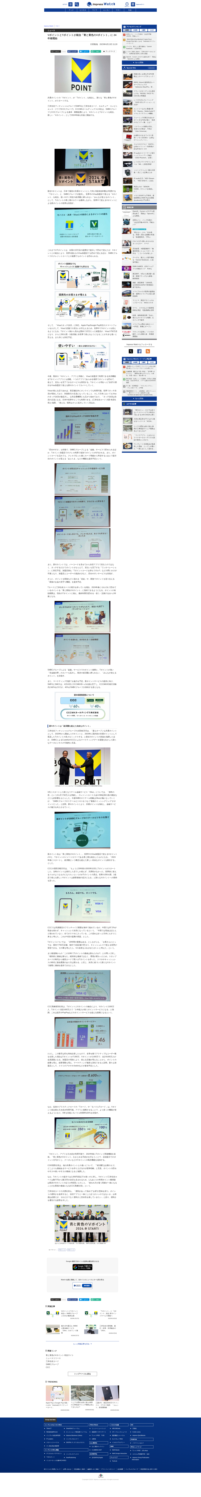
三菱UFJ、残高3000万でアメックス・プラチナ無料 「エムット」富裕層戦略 (107, 1405)
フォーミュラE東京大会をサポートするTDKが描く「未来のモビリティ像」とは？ (144, 120)
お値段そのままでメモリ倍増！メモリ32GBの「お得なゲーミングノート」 (144, 137)
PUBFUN (134, 1439)
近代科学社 (93, 1454)
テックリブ (114, 1457)
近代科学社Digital (97, 1457)
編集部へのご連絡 (93, 1469)
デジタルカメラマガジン (54, 1453)
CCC (48, 1367)
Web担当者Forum (52, 1432)
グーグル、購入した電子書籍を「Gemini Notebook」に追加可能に (143, 260)
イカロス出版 (115, 1425)
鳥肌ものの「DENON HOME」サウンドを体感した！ (143, 189)
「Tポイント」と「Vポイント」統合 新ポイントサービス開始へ (108, 1313)
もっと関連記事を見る (81, 1344)
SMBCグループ (52, 1364)
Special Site (131, 68)
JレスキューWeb (117, 1439)
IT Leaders (49, 1439)
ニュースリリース (53, 1358)
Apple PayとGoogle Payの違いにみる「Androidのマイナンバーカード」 (57, 1405)
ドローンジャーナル (52, 1442)
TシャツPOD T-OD (98, 1435)
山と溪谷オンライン (98, 1446)
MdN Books (115, 1450)
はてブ (86, 51)
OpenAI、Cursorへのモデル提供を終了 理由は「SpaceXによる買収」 (144, 213)
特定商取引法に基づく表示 (149, 1469)
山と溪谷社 (93, 1443)
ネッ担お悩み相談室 (52, 1446)
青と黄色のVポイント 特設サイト (60, 1355)
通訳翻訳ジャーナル (118, 1435)
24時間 (135, 30)
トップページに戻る (82, 1374)
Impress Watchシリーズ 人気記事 (139, 359)
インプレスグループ (132, 1469)
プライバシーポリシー (108, 1469)
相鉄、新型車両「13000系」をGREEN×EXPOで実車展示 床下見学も (144, 285)
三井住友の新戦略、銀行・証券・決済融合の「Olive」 (108, 1328)
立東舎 (94, 1439)
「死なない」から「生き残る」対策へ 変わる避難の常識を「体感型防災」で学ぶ (143, 234)
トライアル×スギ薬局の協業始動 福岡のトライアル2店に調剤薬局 (144, 294)
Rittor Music (94, 1425)
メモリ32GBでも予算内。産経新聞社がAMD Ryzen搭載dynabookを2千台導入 (144, 198)
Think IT (48, 1428)
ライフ (94, 10)
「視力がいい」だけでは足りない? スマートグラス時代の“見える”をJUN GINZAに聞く (144, 412)
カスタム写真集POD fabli (140, 1454)
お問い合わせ (67, 1469)
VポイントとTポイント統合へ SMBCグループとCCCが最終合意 (69, 1313)
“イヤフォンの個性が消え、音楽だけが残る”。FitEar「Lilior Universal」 (144, 129)
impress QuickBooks (138, 1435)
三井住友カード (52, 1361)
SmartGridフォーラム (73, 1428)
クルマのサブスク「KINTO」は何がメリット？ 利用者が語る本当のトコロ (144, 146)
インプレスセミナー (72, 1439)
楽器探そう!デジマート (99, 1432)
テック (71, 10)
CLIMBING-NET (97, 1450)
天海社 (134, 1428)
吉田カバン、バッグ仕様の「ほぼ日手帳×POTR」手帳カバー (143, 222)
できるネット (50, 1457)
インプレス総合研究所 (53, 1435)
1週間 (143, 30)
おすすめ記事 (131, 404)
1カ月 (152, 30)
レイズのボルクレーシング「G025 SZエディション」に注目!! (144, 102)
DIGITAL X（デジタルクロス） (75, 1442)
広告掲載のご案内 (79, 1469)
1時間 (127, 30)
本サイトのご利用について (52, 1469)
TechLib (114, 1461)
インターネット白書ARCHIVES (56, 1460)
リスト (64, 51)
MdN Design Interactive (119, 1453)
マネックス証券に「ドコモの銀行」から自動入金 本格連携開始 (143, 334)
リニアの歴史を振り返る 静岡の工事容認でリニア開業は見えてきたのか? (144, 428)
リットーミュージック (99, 1428)
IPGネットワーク (136, 1447)
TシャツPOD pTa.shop (140, 1450)
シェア (74, 51)
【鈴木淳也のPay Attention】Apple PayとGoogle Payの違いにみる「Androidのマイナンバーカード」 (140, 41)
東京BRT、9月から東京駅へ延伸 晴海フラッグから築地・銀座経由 (144, 276)
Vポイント (71, 1250)
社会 (130, 10)
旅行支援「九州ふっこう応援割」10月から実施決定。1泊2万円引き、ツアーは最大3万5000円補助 (141, 381)
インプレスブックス (72, 1454)
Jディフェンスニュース (119, 1432)
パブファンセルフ (138, 1443)
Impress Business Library (74, 1435)
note (97, 51)
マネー (118, 10)
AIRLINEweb (116, 1428)
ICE (132, 1425)
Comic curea (136, 1432)
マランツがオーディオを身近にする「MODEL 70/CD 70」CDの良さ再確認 (144, 93)
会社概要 (120, 1469)
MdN (112, 1446)
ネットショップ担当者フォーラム (76, 1432)
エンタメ (106, 10)
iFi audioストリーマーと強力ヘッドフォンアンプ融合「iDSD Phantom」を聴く (144, 155)
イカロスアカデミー (118, 1442)
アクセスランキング (134, 27)
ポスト (57, 51)
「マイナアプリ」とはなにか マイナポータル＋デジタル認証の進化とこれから (145, 437)
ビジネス (83, 10)
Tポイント (62, 1250)
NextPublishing (71, 1457)
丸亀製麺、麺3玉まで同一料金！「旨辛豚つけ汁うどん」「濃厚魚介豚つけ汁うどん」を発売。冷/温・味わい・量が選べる (140, 373)
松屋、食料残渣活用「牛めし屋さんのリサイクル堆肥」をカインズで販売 (143, 317)
